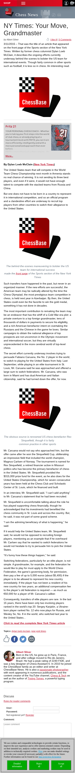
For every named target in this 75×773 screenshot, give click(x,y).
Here (40, 751)
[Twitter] (23, 639)
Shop (7, 3)
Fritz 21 (10, 126)
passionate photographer (54, 669)
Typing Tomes (36, 678)
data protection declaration (50, 757)
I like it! (53, 39)
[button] (23, 3)
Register (30, 715)
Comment (9, 719)
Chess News (26, 14)
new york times (38, 631)
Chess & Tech (58, 675)
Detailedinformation (17, 765)
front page (22, 273)
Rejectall (39, 765)
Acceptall (61, 765)
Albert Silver (23, 652)
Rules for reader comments (17, 701)
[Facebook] (15, 639)
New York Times (44, 164)
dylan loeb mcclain (21, 631)
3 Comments (65, 39)
